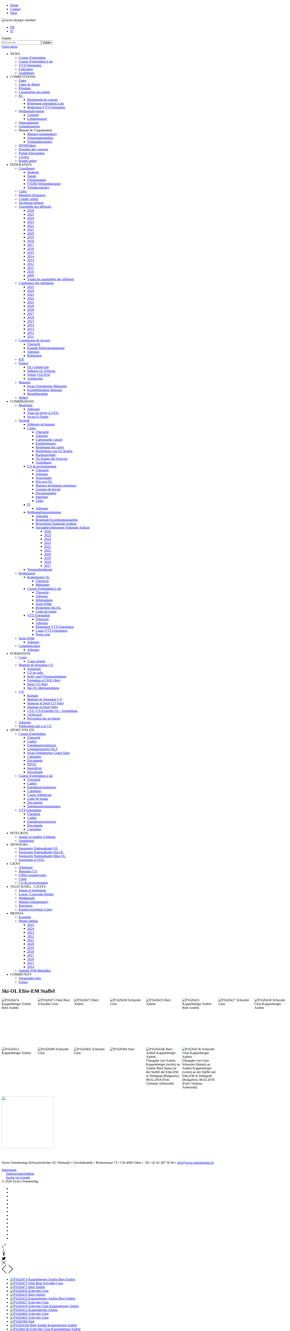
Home (14, 5)
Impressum (9, 1170)
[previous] (4, 1272)
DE (12, 27)
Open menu (9, 46)
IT (11, 31)
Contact (15, 9)
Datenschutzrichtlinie (20, 1173)
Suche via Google (18, 1177)
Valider (6, 38)
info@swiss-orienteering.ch (195, 1162)
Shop (13, 13)
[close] (4, 1263)
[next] (10, 1272)
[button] (15, 54)
